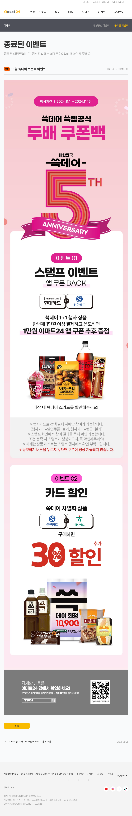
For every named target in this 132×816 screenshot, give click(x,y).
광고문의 (86, 2)
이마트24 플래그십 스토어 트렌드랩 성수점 (30, 741)
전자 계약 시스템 (118, 2)
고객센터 (96, 2)
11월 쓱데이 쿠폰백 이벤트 (28, 68)
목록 (16, 726)
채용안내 (105, 2)
